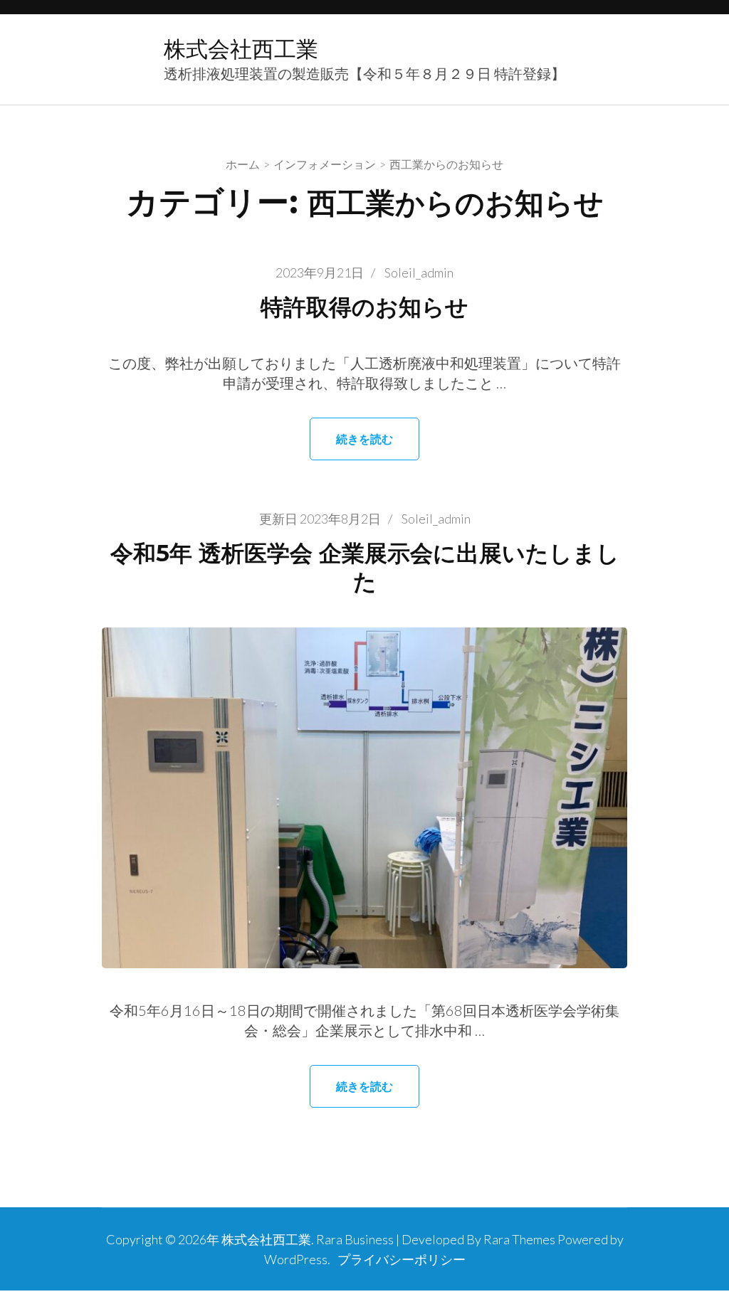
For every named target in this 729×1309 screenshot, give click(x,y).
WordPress (295, 1259)
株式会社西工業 (241, 49)
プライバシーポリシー (401, 1259)
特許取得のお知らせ (364, 307)
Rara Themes (519, 1239)
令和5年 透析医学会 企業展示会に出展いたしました (364, 567)
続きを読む (364, 438)
